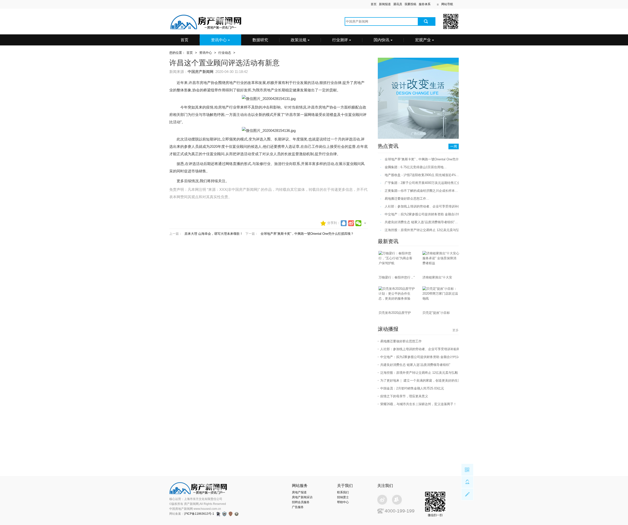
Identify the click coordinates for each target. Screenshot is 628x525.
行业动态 (224, 53)
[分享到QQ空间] (344, 223)
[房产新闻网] (206, 28)
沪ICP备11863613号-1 (199, 513)
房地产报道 (299, 492)
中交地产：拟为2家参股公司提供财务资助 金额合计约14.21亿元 (425, 357)
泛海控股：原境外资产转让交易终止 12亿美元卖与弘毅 (419, 372)
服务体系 (425, 4)
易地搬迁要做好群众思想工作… (407, 198)
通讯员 (397, 4)
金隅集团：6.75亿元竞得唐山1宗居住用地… (416, 167)
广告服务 (298, 507)
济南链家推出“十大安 (437, 277)
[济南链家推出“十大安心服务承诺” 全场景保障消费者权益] (440, 263)
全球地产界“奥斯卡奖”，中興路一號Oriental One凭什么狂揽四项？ (307, 233)
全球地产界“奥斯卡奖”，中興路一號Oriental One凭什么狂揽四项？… (433, 159)
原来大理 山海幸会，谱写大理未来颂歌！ (213, 233)
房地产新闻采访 (302, 497)
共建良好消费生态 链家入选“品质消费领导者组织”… (421, 222)
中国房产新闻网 (200, 71)
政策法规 (298, 40)
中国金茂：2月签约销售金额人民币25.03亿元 (412, 388)
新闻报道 (385, 4)
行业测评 (340, 40)
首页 (374, 4)
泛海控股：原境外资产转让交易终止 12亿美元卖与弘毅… (425, 230)
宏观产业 (423, 40)
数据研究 (260, 40)
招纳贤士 (343, 497)
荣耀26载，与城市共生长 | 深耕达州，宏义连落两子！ (418, 404)
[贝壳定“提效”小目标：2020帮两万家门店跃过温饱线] (440, 298)
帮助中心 (343, 502)
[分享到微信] (358, 223)
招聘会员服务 (301, 502)
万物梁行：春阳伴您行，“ (397, 277)
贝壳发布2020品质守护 (395, 313)
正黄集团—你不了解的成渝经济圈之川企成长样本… (421, 191)
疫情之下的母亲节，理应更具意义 (404, 396)
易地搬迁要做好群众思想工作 (401, 341)
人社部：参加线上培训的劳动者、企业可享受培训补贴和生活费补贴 (428, 349)
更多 (455, 330)
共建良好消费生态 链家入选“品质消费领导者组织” (415, 365)
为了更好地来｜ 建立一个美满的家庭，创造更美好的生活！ (422, 380)
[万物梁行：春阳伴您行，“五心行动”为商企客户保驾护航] (397, 263)
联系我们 (343, 492)
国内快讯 (381, 40)
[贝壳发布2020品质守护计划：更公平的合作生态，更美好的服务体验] (397, 298)
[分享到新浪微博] (351, 223)
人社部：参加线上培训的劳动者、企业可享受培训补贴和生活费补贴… (434, 206)
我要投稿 (410, 4)
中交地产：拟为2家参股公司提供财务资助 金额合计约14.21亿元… (431, 214)
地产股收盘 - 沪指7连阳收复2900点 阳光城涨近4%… (422, 175)
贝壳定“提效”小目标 (436, 313)
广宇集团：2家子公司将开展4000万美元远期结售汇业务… (426, 183)
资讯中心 (219, 40)
